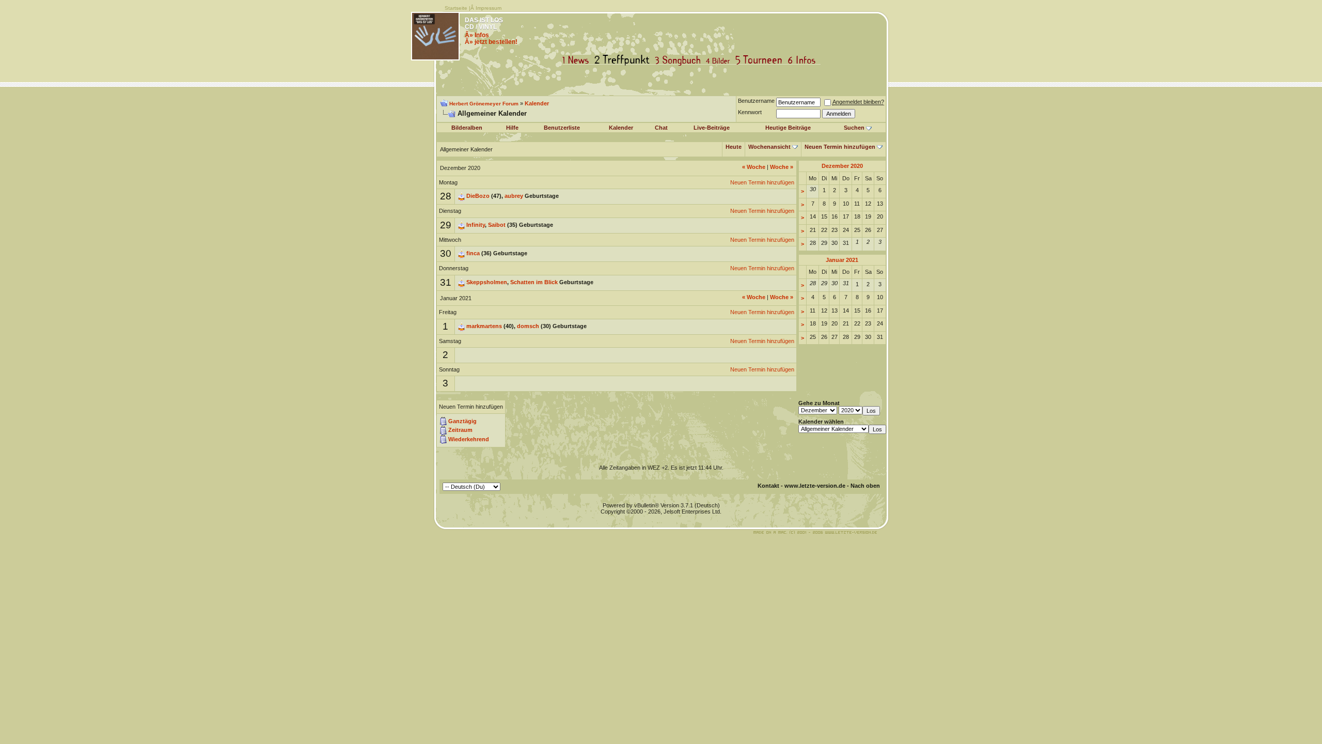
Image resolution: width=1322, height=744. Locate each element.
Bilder (720, 60)
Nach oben (865, 486)
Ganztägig (462, 421)
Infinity (475, 225)
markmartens (484, 326)
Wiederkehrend (468, 439)
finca (473, 253)
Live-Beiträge (712, 128)
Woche (753, 167)
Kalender (537, 103)
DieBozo (478, 196)
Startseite (456, 8)
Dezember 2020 (842, 166)
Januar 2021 (842, 260)
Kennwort (750, 112)
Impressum (488, 8)
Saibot (497, 225)
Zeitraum (460, 430)
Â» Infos (477, 35)
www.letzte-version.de (814, 486)
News (578, 60)
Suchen (854, 128)
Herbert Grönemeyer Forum (483, 103)
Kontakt (768, 486)
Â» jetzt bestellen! (491, 41)
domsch (528, 326)
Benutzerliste (562, 128)
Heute (734, 147)
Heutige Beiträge (788, 128)
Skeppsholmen (486, 282)
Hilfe (512, 128)
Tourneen (761, 60)
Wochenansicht (769, 147)
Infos (804, 60)
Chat (661, 128)
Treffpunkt (624, 60)
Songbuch (679, 60)
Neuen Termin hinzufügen (840, 147)
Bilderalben (466, 128)
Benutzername (756, 101)
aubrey (514, 196)
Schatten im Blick (534, 282)
